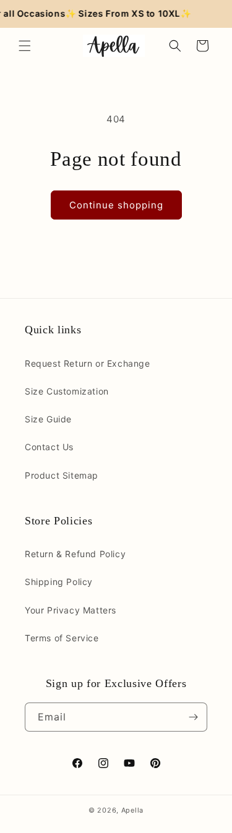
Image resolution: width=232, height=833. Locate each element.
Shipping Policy (59, 581)
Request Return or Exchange (87, 363)
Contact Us (49, 447)
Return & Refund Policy (75, 554)
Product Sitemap (61, 475)
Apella (132, 810)
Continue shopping (116, 205)
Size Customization (67, 391)
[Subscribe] (193, 717)
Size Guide (48, 419)
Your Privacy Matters (70, 610)
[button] (24, 45)
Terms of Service (62, 638)
